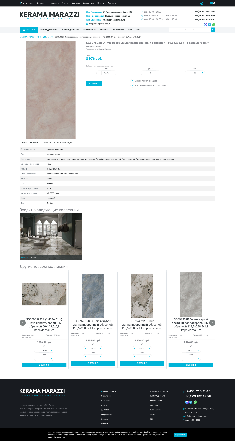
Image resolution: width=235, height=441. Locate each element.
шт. (195, 68)
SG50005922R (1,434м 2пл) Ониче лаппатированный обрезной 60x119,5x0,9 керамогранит (44, 325)
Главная (23, 37)
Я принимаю (180, 435)
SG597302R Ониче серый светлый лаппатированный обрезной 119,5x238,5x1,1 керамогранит (191, 325)
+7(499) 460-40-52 (205, 19)
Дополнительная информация (57, 143)
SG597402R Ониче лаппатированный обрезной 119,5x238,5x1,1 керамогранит (142, 324)
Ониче (51, 37)
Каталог (32, 37)
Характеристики (30, 143)
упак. (150, 68)
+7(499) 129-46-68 (205, 15)
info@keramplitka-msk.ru (99, 24)
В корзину (94, 83)
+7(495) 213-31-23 (205, 11)
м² (106, 68)
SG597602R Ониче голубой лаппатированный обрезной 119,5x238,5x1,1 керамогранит (93, 324)
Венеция (42, 37)
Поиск (213, 30)
